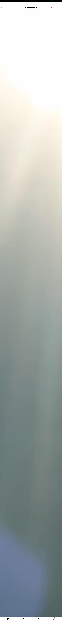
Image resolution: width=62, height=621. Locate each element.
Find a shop (53, 4)
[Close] (60, 1)
